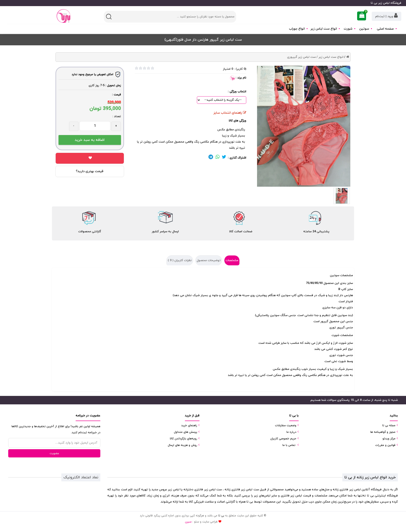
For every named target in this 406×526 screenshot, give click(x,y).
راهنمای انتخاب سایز (228, 113)
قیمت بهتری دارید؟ (89, 171)
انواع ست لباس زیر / (330, 57)
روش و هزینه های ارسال (182, 445)
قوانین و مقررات (385, 445)
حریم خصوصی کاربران (283, 439)
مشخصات (232, 260)
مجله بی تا (388, 425)
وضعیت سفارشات (285, 425)
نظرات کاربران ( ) (180, 260)
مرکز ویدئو (389, 439)
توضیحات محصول (209, 260)
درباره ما (291, 432)
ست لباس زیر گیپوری (301, 57)
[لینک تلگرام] (211, 158)
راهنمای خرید (189, 425)
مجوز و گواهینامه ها (382, 432)
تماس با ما (288, 445)
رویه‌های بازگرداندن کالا (183, 439)
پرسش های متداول (185, 432)
